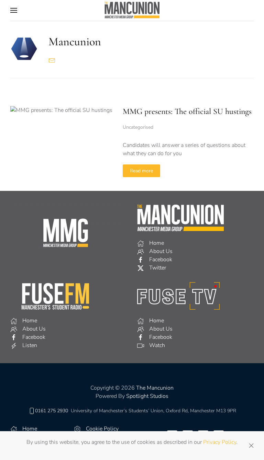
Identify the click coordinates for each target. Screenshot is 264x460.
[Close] (251, 445)
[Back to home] (132, 10)
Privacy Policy (219, 442)
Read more (141, 171)
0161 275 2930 (51, 410)
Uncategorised (138, 127)
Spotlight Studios (147, 396)
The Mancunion (155, 388)
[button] (13, 10)
